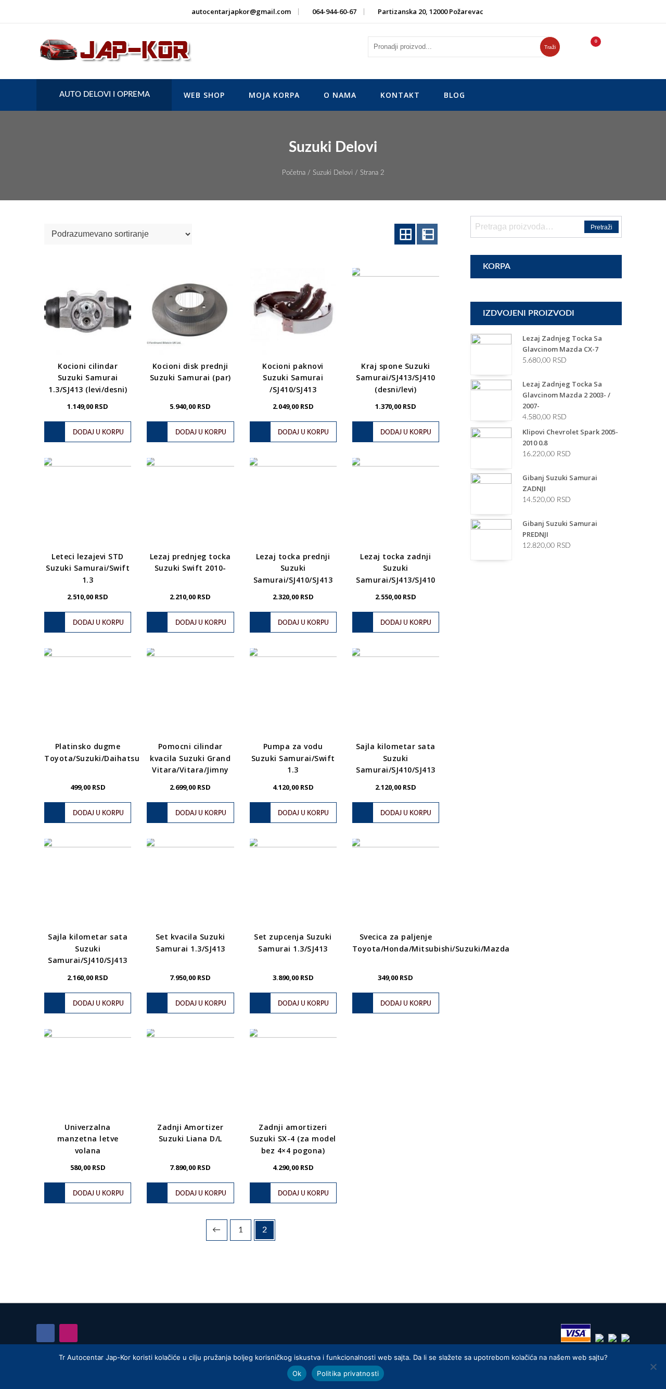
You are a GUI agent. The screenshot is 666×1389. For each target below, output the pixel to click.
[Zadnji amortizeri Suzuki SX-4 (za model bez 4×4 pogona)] (293, 1072)
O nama (340, 95)
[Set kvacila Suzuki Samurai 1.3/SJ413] (190, 882)
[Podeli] (631, 11)
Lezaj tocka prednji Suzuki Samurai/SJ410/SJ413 (293, 568)
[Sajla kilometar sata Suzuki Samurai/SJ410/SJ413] (395, 691)
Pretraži (601, 227)
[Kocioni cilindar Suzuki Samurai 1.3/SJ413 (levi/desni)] (87, 311)
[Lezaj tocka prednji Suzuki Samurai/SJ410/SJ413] (293, 501)
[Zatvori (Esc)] (654, 11)
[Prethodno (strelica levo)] (18, 694)
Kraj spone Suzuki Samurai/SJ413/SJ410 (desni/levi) (396, 377)
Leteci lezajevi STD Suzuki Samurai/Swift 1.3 (88, 568)
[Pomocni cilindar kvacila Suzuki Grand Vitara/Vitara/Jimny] (190, 691)
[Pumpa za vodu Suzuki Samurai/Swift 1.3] (293, 691)
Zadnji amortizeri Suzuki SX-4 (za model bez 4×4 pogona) (293, 1138)
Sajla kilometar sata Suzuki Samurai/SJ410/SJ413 (396, 758)
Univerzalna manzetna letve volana (88, 1138)
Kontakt (400, 95)
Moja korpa (274, 95)
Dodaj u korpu (98, 432)
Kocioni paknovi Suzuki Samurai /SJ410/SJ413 (293, 377)
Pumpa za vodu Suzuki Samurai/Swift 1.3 (293, 758)
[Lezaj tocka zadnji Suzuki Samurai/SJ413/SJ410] (395, 501)
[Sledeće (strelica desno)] (648, 694)
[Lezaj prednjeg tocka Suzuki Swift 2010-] (190, 501)
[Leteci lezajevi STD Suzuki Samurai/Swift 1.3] (87, 501)
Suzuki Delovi (333, 173)
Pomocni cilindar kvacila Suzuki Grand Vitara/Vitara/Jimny (190, 758)
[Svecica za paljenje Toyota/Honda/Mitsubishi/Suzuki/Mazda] (395, 882)
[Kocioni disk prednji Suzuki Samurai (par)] (190, 311)
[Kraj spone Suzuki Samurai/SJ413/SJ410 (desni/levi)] (395, 311)
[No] (653, 1366)
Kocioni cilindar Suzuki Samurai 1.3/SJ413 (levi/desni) (87, 377)
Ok (297, 1373)
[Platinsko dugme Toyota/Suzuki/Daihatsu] (87, 691)
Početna (293, 173)
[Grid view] (404, 234)
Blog (454, 95)
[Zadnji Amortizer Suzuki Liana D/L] (190, 1072)
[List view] (427, 234)
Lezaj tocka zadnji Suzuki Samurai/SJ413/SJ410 (396, 568)
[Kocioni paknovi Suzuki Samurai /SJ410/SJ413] (293, 311)
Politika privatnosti (348, 1373)
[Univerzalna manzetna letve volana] (87, 1072)
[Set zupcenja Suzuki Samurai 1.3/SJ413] (293, 882)
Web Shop (204, 95)
